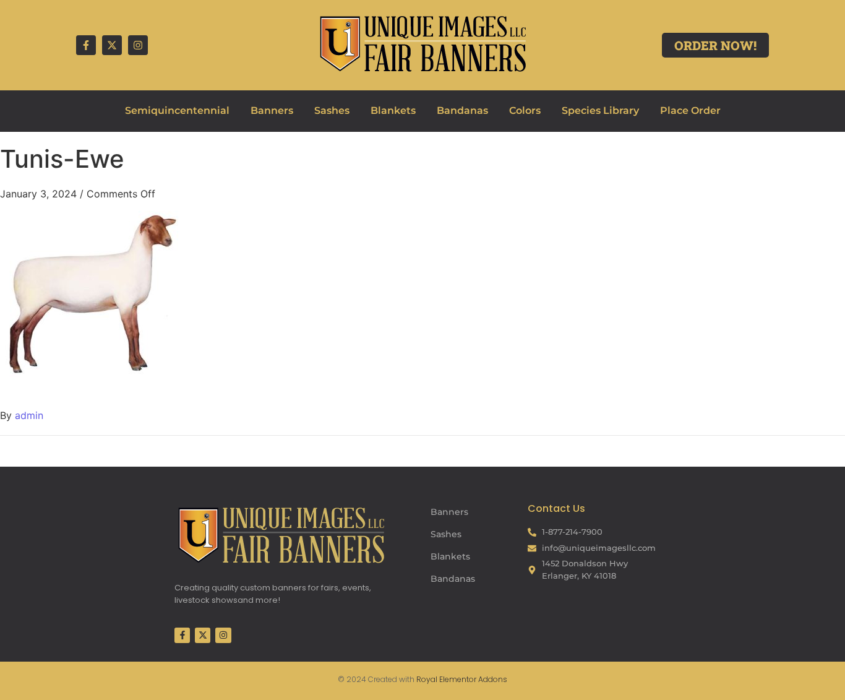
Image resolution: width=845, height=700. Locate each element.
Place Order (690, 110)
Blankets (393, 110)
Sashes (332, 110)
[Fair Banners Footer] (280, 535)
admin (29, 415)
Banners (272, 110)
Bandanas (462, 110)
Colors (525, 110)
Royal (426, 679)
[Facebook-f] (86, 45)
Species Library (600, 110)
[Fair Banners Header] (422, 43)
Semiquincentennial (177, 110)
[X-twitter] (112, 45)
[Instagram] (138, 45)
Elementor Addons (472, 679)
